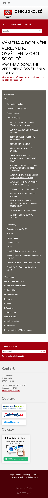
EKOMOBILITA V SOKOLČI (20, 144)
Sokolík (10, 233)
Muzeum (7, 303)
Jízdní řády (11, 225)
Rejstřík (28, 24)
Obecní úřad (9, 277)
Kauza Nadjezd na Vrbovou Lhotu (18, 330)
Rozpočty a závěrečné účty (17, 229)
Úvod (4, 24)
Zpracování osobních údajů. (13, 356)
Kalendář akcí (9, 326)
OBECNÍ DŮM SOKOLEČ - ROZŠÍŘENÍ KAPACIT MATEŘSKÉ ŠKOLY (23, 158)
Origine (29, 488)
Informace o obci (11, 295)
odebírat (43, 351)
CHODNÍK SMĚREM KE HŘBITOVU (23, 210)
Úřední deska (9, 94)
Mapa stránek (15, 24)
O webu (35, 475)
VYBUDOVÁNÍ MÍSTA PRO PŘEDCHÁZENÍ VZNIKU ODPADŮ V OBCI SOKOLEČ (24, 203)
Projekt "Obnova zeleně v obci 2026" (21, 251)
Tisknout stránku (17, 477)
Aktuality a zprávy (11, 321)
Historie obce (12, 238)
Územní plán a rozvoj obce (15, 286)
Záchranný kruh (10, 290)
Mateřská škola (10, 317)
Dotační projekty (13, 117)
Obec (6, 99)
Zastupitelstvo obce (15, 104)
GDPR (9, 247)
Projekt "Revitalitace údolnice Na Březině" (24, 263)
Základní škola (10, 312)
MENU (6, 3)
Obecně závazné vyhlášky (17, 109)
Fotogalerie (9, 308)
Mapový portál (13, 242)
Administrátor (32, 477)
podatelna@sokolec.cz (11, 391)
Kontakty (26, 475)
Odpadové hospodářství (14, 281)
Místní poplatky (13, 113)
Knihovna (8, 299)
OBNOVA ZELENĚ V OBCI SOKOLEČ (24, 189)
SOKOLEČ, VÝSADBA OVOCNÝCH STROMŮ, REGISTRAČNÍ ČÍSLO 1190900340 (23, 168)
